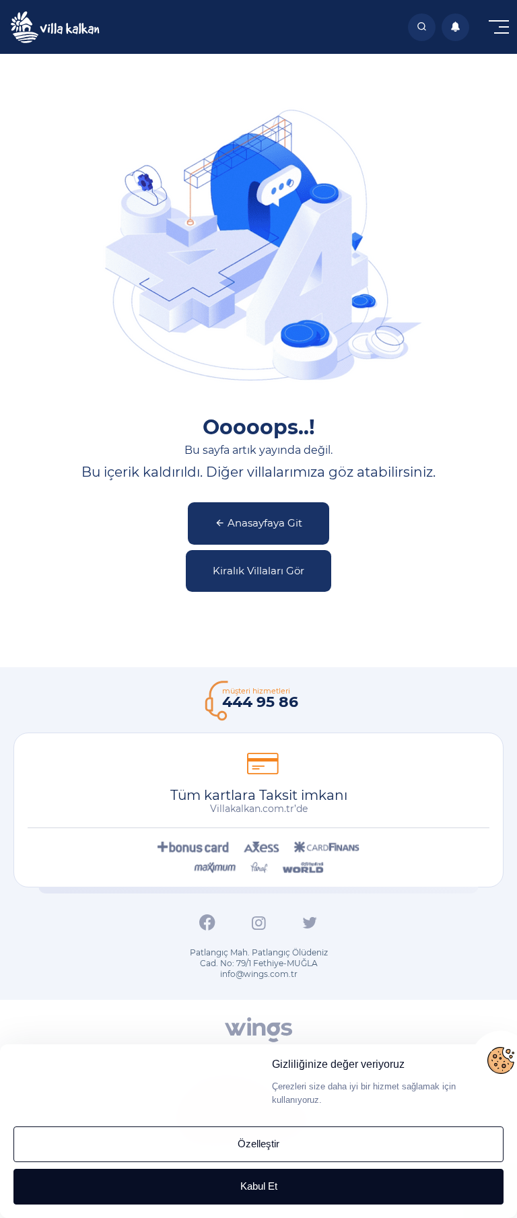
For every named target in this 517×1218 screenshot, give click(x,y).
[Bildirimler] (455, 27)
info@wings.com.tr (259, 974)
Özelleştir (258, 1143)
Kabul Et (258, 1186)
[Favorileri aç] (422, 27)
